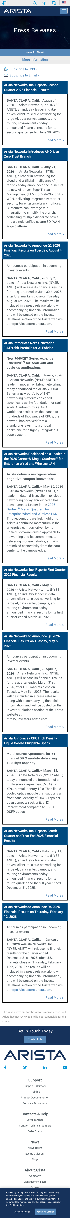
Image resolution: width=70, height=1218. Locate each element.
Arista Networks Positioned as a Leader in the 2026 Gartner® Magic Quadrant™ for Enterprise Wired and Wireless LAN (34, 458)
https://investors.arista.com (30, 989)
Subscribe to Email (23, 75)
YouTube (65, 1067)
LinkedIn (45, 1067)
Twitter (25, 1067)
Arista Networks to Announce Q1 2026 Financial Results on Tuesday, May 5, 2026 (32, 641)
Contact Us (35, 1039)
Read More (53, 140)
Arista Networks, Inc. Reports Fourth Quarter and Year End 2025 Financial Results (31, 835)
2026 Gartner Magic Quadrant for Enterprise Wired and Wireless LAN (32, 509)
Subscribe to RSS (22, 69)
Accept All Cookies (45, 1212)
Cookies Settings (22, 1212)
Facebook (5, 1067)
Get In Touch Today (35, 1031)
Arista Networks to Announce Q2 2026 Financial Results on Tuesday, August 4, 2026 (33, 250)
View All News (35, 52)
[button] (35, 3)
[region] (35, 1203)
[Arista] (17, 11)
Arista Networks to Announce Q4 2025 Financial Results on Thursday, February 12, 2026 (33, 911)
